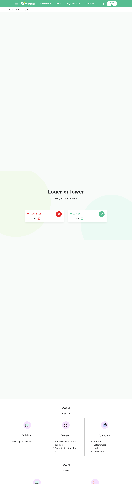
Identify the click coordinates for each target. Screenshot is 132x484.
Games (58, 4)
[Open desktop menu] (16, 3)
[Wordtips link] (28, 3)
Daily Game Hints (73, 4)
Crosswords (89, 4)
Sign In (112, 3)
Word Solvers (45, 4)
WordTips (12, 10)
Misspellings (22, 10)
